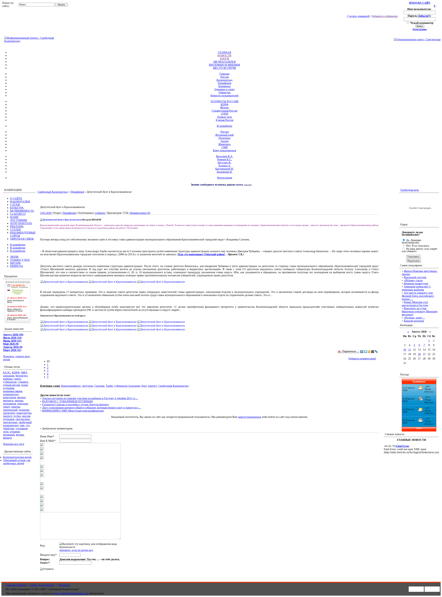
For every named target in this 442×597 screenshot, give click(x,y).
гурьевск (23, 381)
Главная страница (16, 585)
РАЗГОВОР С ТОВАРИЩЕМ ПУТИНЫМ (67, 401)
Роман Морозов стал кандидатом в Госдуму (415, 304)
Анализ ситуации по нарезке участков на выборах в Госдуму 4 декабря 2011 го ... (90, 398)
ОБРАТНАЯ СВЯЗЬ (22, 238)
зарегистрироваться (249, 416)
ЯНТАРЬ (15, 262)
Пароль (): (420, 15)
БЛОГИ (224, 58)
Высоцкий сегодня (415, 277)
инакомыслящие (12, 391)
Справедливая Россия (224, 110)
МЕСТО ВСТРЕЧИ (224, 67)
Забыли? (424, 15)
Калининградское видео (17, 457)
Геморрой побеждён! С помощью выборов (416, 288)
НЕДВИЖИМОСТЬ (22, 210)
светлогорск (23, 419)
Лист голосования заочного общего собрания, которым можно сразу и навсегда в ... (91, 407)
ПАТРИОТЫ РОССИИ (224, 101)
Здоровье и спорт (224, 89)
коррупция (9, 397)
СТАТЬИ (15, 229)
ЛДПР (224, 113)
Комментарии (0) (140, 212)
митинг (21, 397)
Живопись (224, 144)
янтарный (9, 434)
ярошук (7, 437)
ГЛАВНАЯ (224, 52)
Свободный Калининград (52, 191)
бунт (144, 385)
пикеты (15, 406)
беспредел (21, 375)
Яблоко (224, 107)
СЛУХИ (15, 204)
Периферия (224, 83)
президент (9, 412)
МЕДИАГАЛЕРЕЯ (224, 61)
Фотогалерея (224, 177)
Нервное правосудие (416, 283)
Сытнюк (99, 385)
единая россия (11, 385)
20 (419, 354)
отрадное (22, 403)
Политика (224, 138)
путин (17, 416)
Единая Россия (224, 120)
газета (17, 378)
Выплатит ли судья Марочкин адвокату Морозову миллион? (420, 311)
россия (26, 416)
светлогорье (10, 422)
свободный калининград (17, 424)
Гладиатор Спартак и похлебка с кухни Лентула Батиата (75, 404)
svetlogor (100, 212)
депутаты (87, 385)
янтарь (20, 434)
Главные (224, 73)
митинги (8, 400)
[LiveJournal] (376, 351)
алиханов (8, 375)
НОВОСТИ (224, 55)
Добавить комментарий (362, 358)
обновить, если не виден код (76, 550)
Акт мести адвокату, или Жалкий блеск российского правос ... (418, 295)
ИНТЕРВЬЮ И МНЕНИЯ (224, 64)
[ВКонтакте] (362, 351)
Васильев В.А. (224, 156)
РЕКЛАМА (17, 226)
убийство (8, 428)
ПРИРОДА (16, 266)
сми (22, 425)
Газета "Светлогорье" (42, 585)
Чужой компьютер (421, 22)
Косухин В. (224, 162)
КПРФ (224, 104)
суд (28, 425)
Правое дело (224, 116)
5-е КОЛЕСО (18, 213)
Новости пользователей (224, 95)
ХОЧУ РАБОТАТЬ (21, 223)
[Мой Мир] (372, 351)
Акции (224, 141)
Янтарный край (224, 134)
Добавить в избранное (384, 16)
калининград (10, 394)
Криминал (224, 86)
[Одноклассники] (369, 351)
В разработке (224, 125)
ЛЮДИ (14, 256)
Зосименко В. (224, 171)
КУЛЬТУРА (17, 207)
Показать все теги (13, 444)
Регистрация (420, 29)
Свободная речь (409, 189)
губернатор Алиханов (127, 385)
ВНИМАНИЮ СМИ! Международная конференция (73, 410)
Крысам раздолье (414, 320)
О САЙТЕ (16, 198)
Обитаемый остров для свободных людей (16, 462)
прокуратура (23, 412)
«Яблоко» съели (413, 280)
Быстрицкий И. (224, 168)
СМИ (224, 147)
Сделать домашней (358, 16)
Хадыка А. (224, 165)
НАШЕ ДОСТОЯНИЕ (18, 219)
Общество (224, 92)
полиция (24, 409)
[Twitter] (365, 351)
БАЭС (7, 372)
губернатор (9, 381)
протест (7, 416)
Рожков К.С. (224, 159)
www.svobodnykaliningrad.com (70, 593)
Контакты (64, 585)
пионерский (10, 409)
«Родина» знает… (414, 317)
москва (19, 400)
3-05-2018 (45, 212)
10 (404, 349)
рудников (8, 419)
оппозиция (9, 403)
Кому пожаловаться (224, 150)
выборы (7, 378)
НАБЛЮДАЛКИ (20, 201)
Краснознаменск (71, 385)
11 (409, 349)
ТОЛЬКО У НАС (20, 259)
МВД (24, 372)
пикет (6, 406)
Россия (224, 76)
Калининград (224, 80)
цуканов (15, 431)
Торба (109, 385)
